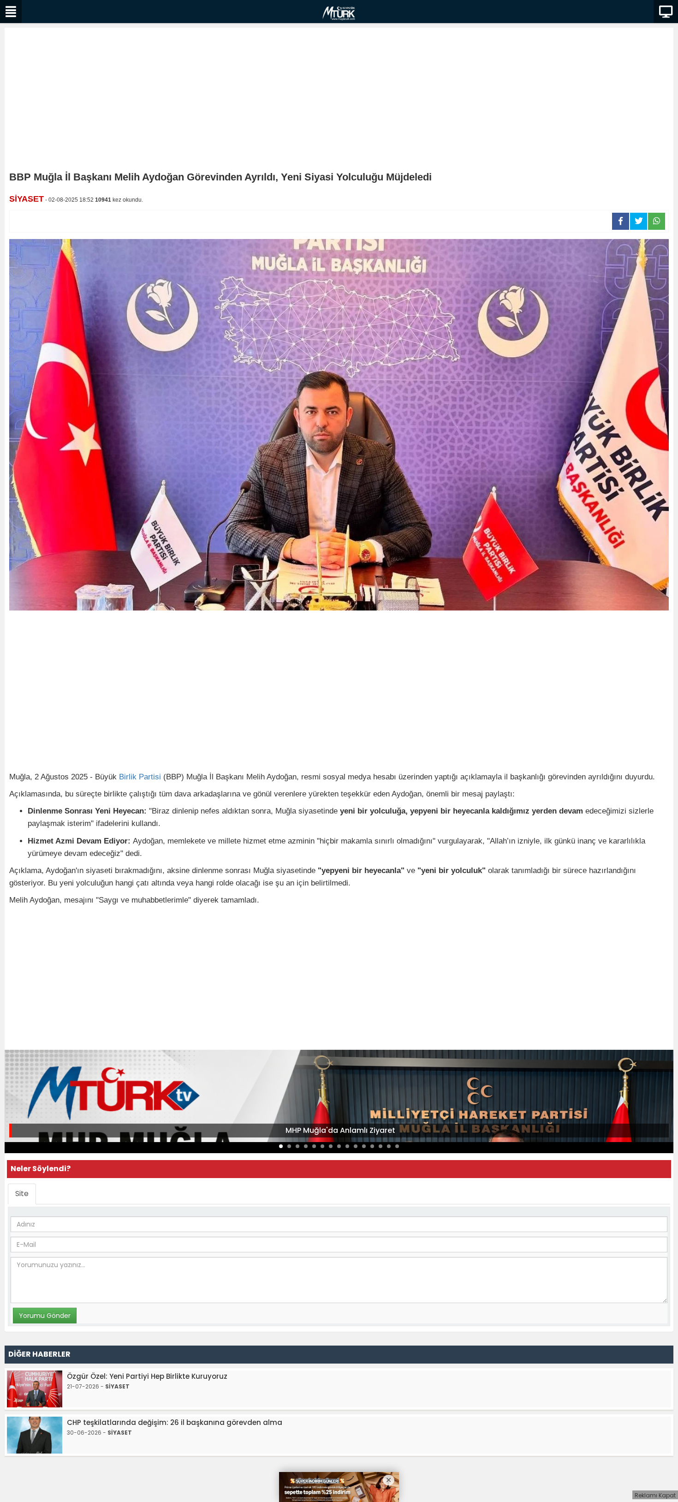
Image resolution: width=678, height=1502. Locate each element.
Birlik (128, 776)
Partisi (150, 776)
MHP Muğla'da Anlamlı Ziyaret (340, 1130)
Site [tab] (22, 1193)
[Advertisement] (339, 101)
